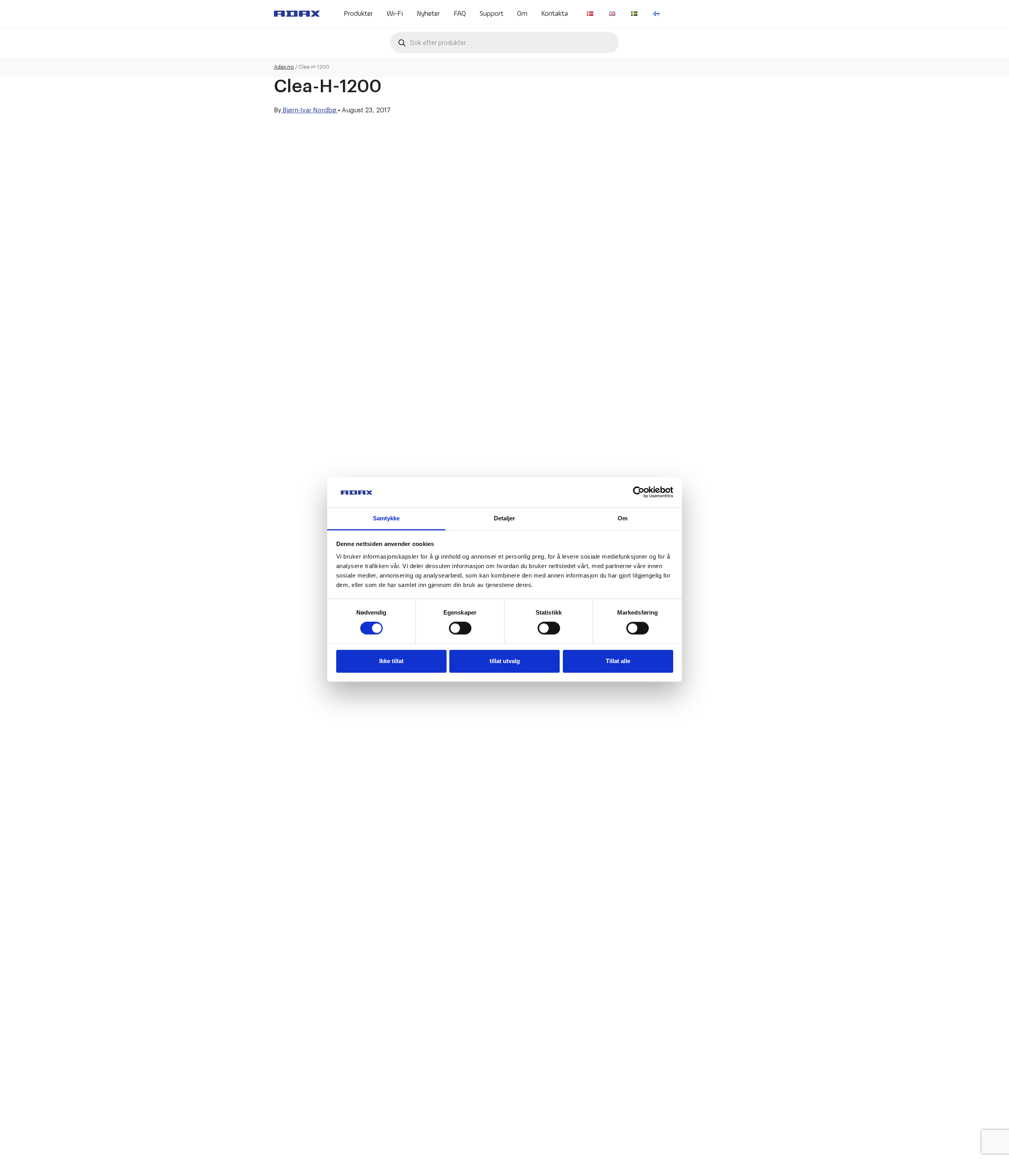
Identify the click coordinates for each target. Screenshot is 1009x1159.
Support (491, 13)
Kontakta (554, 13)
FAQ (460, 13)
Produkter (358, 13)
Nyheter (428, 13)
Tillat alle (618, 661)
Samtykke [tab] (386, 518)
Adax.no (284, 66)
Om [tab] (622, 518)
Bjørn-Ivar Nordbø (309, 110)
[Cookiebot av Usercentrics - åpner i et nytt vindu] (638, 492)
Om (522, 13)
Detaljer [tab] (505, 518)
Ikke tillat (391, 661)
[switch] (460, 628)
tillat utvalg (505, 661)
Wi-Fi (395, 13)
